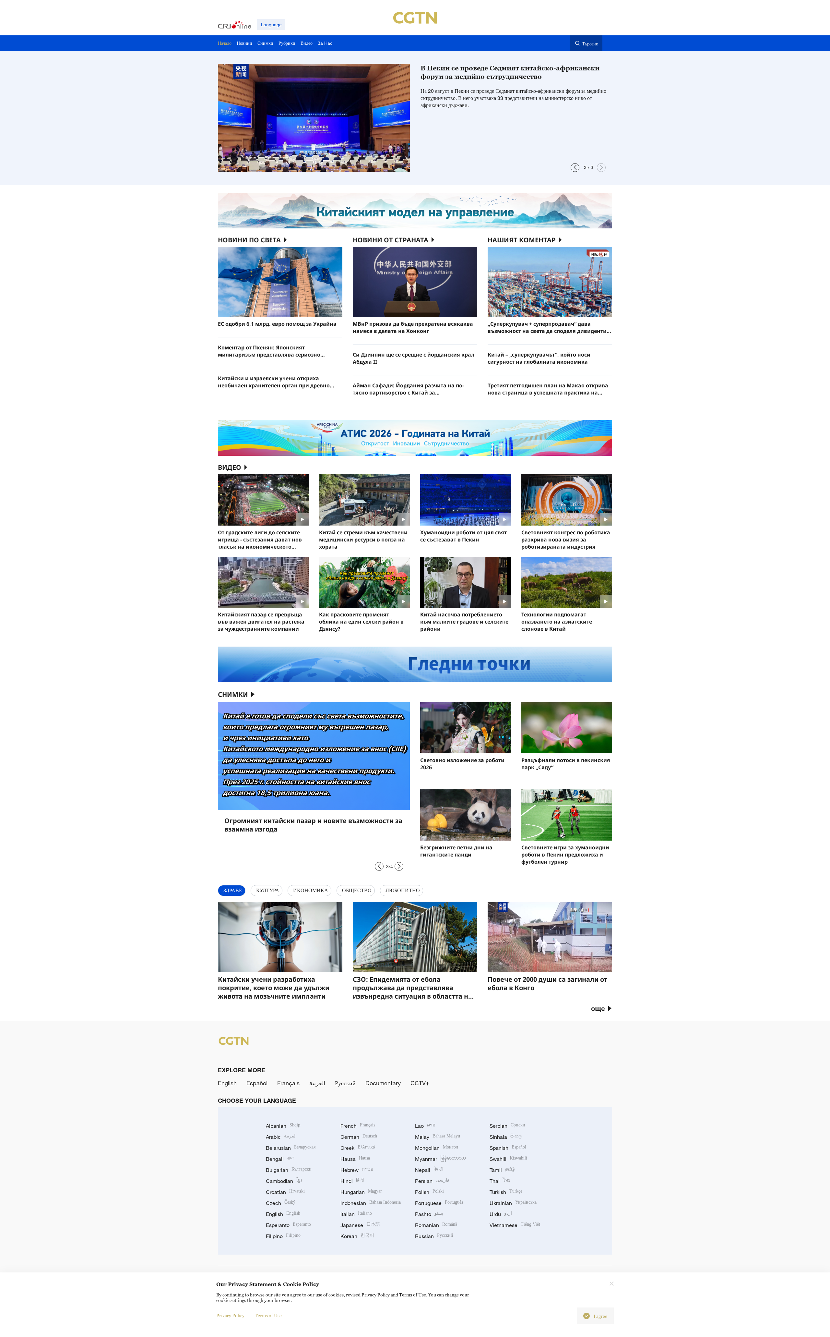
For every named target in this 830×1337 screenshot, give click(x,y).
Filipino (283, 1236)
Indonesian (370, 1203)
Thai (500, 1181)
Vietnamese (515, 1225)
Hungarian (361, 1192)
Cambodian (284, 1181)
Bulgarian (289, 1170)
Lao (425, 1126)
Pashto (429, 1214)
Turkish (506, 1192)
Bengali (280, 1159)
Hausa (355, 1159)
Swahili (508, 1159)
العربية (317, 1083)
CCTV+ (419, 1083)
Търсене (590, 43)
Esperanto (288, 1225)
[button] (575, 167)
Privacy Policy (230, 1315)
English (227, 1083)
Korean (357, 1236)
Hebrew (356, 1170)
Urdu (501, 1214)
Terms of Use (268, 1315)
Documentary (383, 1083)
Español (256, 1083)
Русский (345, 1083)
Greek (357, 1148)
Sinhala (506, 1137)
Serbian (507, 1126)
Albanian (283, 1126)
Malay (437, 1137)
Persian (432, 1181)
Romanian (436, 1225)
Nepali (429, 1170)
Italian (356, 1214)
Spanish (508, 1148)
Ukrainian (513, 1203)
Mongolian (436, 1148)
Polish (429, 1192)
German (358, 1137)
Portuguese (439, 1203)
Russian (434, 1236)
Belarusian (290, 1148)
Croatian (285, 1192)
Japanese (360, 1225)
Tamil (502, 1170)
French (357, 1126)
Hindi (352, 1181)
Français (288, 1083)
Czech (280, 1203)
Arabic (281, 1137)
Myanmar (440, 1159)
